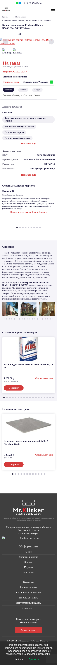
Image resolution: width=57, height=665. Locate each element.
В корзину (14, 388)
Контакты (28, 572)
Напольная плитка (28, 597)
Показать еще (28, 143)
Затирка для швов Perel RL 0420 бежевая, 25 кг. (28, 366)
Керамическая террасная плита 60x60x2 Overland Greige (26, 442)
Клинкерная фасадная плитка (19, 126)
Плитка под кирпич (14, 132)
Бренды (5, 17)
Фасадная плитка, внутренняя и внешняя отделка (25, 119)
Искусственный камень (28, 603)
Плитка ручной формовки (17, 138)
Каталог (28, 562)
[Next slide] (51, 42)
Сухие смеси (28, 608)
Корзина (28, 567)
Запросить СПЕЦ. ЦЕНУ (15, 72)
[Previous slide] (5, 42)
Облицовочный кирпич (28, 592)
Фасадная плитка (28, 587)
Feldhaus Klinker (20, 17)
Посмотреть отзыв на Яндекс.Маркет (28, 212)
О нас (28, 551)
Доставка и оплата (28, 557)
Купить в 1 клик (11, 82)
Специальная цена (44, 378)
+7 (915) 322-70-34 (31, 3)
